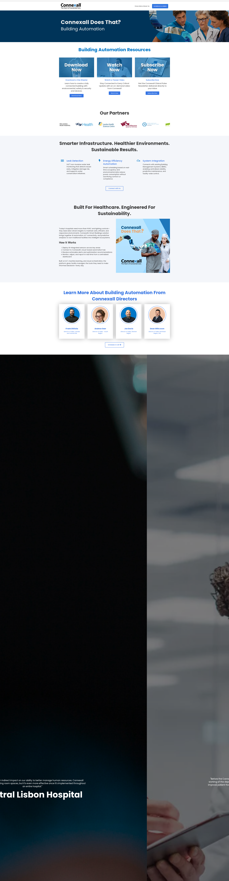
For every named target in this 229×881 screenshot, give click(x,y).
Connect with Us (114, 188)
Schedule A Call (114, 345)
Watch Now (114, 93)
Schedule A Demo (160, 6)
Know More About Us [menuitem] (142, 6)
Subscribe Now (152, 93)
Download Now (77, 96)
